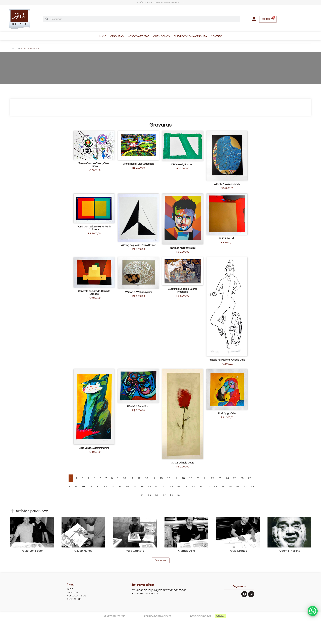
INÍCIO (102, 36)
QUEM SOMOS (161, 36)
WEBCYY (220, 616)
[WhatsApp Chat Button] (313, 611)
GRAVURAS (117, 36)
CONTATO (216, 36)
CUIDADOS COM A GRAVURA (190, 36)
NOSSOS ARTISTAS (138, 36)
